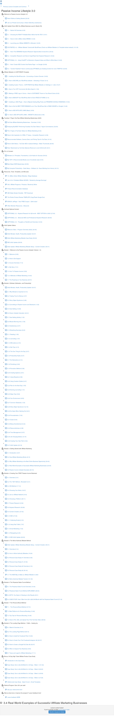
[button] (1, 1)
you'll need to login (64, 709)
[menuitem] (1, 4)
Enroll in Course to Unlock (57, 712)
